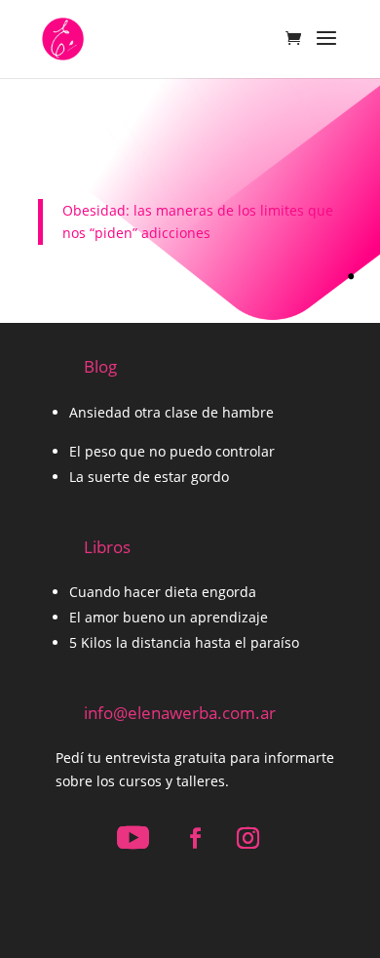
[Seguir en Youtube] (132, 838)
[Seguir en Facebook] (194, 838)
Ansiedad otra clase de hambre (171, 412)
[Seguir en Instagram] (247, 838)
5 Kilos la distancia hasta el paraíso (184, 642)
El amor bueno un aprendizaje (168, 617)
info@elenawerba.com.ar (180, 712)
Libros (107, 547)
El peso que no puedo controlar (172, 451)
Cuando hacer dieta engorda (162, 591)
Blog (100, 366)
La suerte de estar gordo (149, 476)
